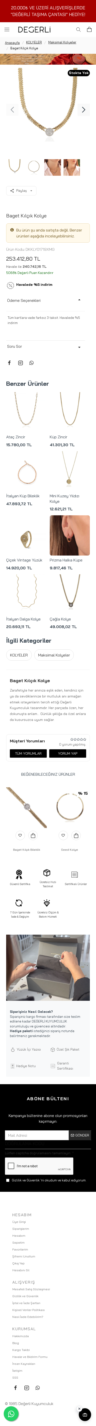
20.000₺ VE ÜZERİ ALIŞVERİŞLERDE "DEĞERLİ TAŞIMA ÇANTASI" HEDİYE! (48, 11)
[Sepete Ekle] (33, 835)
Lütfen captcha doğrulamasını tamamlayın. (38, 1153)
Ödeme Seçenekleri (24, 300)
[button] (12, 110)
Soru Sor (14, 346)
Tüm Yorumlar (28, 753)
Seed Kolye (69, 849)
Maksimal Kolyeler (62, 42)
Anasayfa (12, 43)
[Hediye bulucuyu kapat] (79, 1409)
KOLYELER (34, 42)
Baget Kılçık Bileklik (26, 849)
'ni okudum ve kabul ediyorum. (49, 1180)
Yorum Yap (67, 753)
